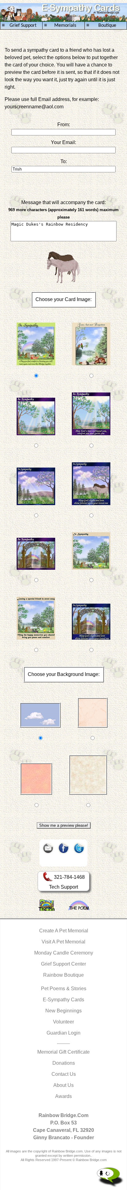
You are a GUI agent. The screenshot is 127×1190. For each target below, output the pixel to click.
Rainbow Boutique (63, 975)
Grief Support (19, 25)
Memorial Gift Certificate (63, 1052)
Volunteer (63, 1021)
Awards (63, 1096)
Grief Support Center (63, 964)
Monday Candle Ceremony (63, 952)
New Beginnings (63, 1010)
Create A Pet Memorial (63, 930)
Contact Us (63, 1074)
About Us (63, 1085)
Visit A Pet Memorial (63, 941)
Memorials (60, 25)
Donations (63, 1063)
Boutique (101, 25)
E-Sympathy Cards (63, 999)
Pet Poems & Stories (63, 988)
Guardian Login (63, 1032)
